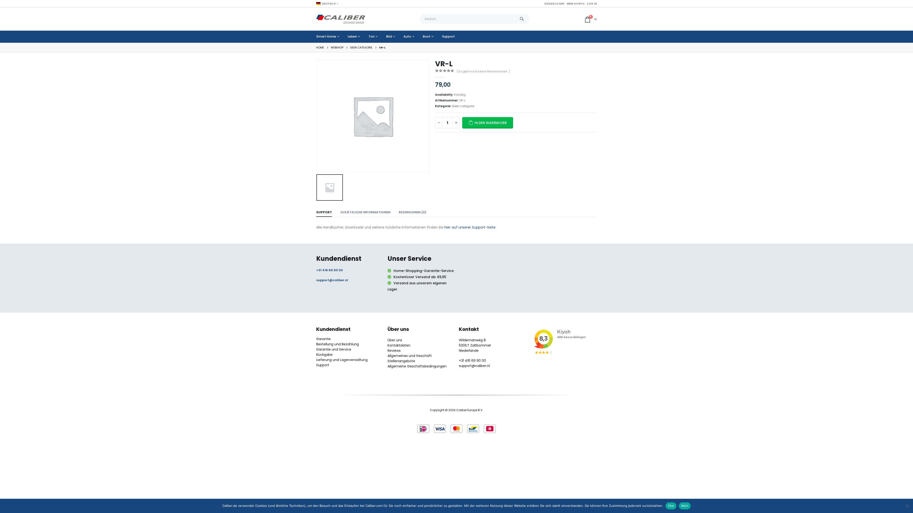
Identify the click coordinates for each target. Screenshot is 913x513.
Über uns (395, 340)
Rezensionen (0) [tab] (412, 212)
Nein (684, 506)
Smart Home (326, 36)
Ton (371, 36)
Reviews (394, 350)
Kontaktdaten (399, 345)
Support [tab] (324, 212)
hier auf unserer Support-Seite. (470, 227)
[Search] (522, 19)
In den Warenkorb (491, 122)
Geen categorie (463, 106)
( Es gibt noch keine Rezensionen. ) (483, 71)
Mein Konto (576, 3)
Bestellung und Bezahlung (337, 344)
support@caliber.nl (332, 280)
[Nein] (907, 506)
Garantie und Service (333, 349)
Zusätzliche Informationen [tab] (365, 212)
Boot (426, 36)
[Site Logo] (340, 19)
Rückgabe (324, 354)
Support (448, 36)
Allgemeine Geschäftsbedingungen (417, 366)
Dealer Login (554, 3)
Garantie (323, 339)
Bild (389, 36)
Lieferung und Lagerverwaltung (342, 359)
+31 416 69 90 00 (329, 270)
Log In (592, 3)
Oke (671, 506)
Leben (352, 36)
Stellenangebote (401, 361)
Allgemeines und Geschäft (410, 355)
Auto (407, 36)
